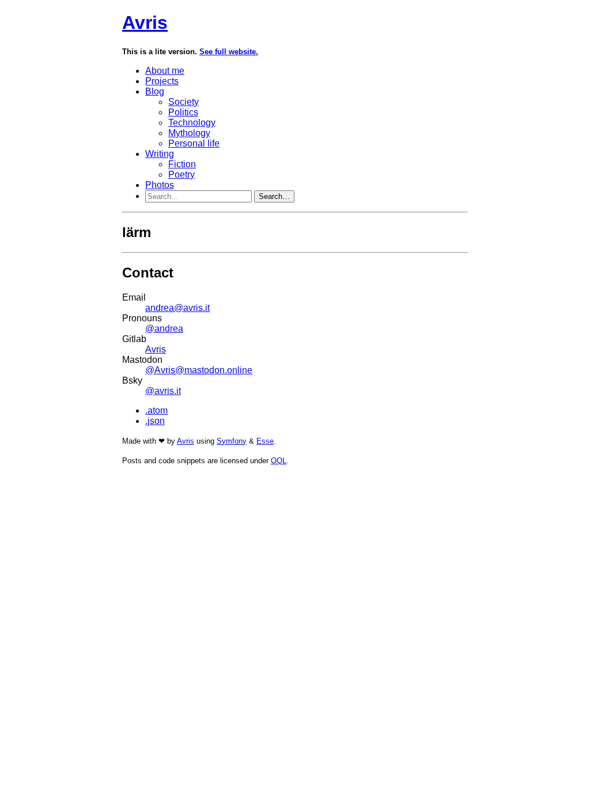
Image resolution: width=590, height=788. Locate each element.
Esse (265, 441)
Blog (154, 91)
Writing (159, 154)
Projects (162, 81)
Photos (159, 185)
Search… (274, 196)
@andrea (164, 328)
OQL (278, 460)
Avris (145, 22)
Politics (183, 112)
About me (164, 71)
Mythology (189, 133)
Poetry (181, 174)
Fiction (182, 164)
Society (183, 102)
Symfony (232, 441)
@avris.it (163, 391)
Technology (191, 122)
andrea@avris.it (177, 308)
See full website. (228, 51)
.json (155, 421)
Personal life (194, 143)
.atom (156, 410)
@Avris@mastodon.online (198, 370)
